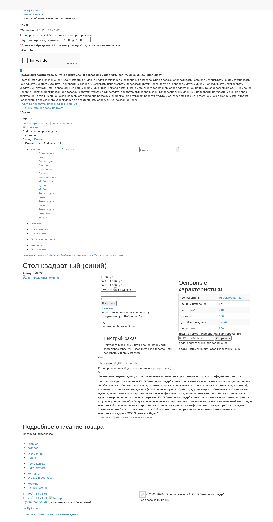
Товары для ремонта (46, 211)
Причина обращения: (35, 45)
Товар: (181, 349)
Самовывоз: (108, 308)
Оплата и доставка (43, 239)
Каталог (36, 149)
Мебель (44, 189)
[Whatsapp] (55, 497)
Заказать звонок (33, 14)
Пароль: (26, 118)
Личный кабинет (33, 108)
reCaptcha (27, 50)
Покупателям (39, 229)
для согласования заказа (102, 45)
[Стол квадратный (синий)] (41, 277)
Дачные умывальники (47, 175)
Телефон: (27, 30)
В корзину (108, 303)
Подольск (40, 139)
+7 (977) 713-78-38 (35, 497)
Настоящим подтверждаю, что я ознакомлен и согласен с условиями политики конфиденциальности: (92, 75)
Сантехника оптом (46, 155)
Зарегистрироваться (36, 123)
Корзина (33, 483)
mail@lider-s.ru (32, 10)
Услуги (43, 217)
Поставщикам (40, 233)
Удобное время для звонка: (40, 40)
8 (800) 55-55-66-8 (35, 502)
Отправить (223, 338)
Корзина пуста (54, 108)
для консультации (68, 45)
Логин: (25, 112)
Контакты (37, 245)
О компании (38, 249)
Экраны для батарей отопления (46, 165)
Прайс (32, 457)
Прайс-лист (69, 149)
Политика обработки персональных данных (48, 104)
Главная (36, 223)
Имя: (24, 25)
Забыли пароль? (62, 123)
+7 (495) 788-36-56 (35, 493)
